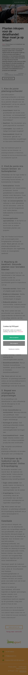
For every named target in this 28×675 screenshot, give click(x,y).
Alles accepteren (14, 337)
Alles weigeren (14, 343)
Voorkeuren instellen (14, 349)
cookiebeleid (20, 331)
